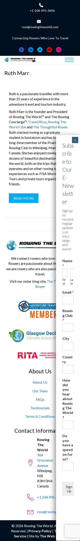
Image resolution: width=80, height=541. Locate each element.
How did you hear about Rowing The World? (67, 398)
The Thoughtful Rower (50, 127)
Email (68, 292)
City (65, 338)
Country (67, 359)
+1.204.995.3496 (50, 497)
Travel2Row (37, 122)
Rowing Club (67, 315)
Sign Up (69, 489)
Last (71, 281)
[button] (23, 198)
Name (67, 263)
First (64, 281)
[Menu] (69, 60)
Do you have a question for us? (67, 447)
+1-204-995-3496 (42, 11)
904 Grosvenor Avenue (45, 460)
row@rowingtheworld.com (40, 27)
